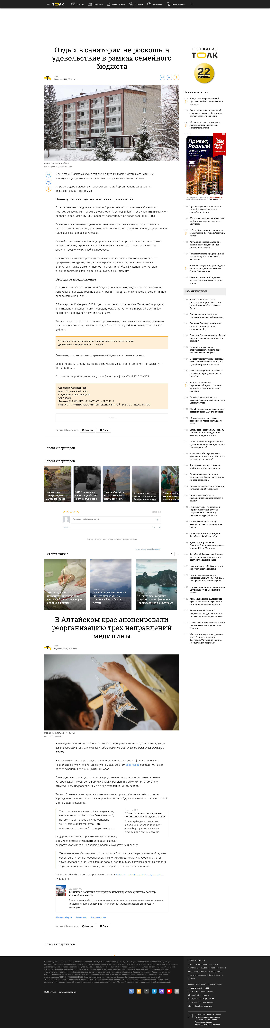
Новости (80, 4)
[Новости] (87, 430)
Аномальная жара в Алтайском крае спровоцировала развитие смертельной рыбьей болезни (206, 601)
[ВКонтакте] (169, 77)
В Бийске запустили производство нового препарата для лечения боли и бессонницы (207, 268)
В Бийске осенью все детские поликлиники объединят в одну (145, 814)
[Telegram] (162, 77)
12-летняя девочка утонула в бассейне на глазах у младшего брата (206, 421)
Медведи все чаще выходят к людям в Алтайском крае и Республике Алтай (205, 125)
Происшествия (118, 4)
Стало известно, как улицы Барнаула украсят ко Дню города (206, 315)
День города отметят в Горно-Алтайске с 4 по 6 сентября (205, 535)
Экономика (157, 4)
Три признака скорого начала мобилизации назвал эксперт (205, 466)
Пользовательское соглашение (207, 1017)
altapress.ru (133, 764)
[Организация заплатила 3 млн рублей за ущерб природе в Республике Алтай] (110, 584)
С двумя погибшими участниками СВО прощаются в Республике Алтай (207, 590)
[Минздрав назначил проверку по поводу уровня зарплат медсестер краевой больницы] (61, 898)
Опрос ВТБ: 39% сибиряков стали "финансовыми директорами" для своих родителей (207, 444)
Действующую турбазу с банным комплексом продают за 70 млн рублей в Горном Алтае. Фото (206, 361)
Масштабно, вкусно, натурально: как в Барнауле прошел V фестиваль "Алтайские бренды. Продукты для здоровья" (206, 638)
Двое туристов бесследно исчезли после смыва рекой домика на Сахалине (207, 625)
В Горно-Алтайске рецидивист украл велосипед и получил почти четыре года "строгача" (207, 456)
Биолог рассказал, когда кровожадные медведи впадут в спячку (206, 498)
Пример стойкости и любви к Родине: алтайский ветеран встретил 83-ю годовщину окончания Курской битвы (205, 511)
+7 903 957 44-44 (198, 992)
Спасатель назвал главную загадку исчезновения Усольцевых (208, 487)
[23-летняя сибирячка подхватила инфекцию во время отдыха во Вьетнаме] (156, 584)
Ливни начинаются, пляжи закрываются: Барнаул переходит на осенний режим (207, 477)
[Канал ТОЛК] (103, 430)
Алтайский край (64, 917)
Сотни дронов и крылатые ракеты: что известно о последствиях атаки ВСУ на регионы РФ (207, 432)
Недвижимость (178, 4)
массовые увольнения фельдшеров (138, 874)
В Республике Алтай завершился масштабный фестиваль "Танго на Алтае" (207, 233)
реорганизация (98, 917)
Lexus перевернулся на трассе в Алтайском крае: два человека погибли (206, 373)
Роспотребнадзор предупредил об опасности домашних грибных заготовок (207, 256)
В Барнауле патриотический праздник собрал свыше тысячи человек (206, 101)
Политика (139, 4)
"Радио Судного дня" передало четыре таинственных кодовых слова (206, 280)
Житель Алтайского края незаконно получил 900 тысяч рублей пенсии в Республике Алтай (205, 303)
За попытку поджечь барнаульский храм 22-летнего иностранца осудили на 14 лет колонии (205, 386)
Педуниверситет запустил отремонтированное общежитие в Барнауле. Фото (207, 400)
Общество (58, 79)
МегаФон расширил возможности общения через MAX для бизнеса (207, 410)
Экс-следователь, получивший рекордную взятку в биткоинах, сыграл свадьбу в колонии (65, 597)
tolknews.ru (200, 960)
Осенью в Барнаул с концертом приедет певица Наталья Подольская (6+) (205, 326)
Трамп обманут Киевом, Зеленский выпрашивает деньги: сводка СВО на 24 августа (207, 545)
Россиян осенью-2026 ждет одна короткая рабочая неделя (206, 567)
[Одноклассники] (176, 77)
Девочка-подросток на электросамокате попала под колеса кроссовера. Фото (205, 350)
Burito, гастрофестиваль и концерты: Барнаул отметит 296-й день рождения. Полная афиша (207, 578)
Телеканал (98, 4)
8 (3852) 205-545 (198, 999)
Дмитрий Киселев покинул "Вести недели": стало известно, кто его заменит (207, 338)
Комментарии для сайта (148, 549)
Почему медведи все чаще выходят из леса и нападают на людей (206, 524)
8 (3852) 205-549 (198, 1002)
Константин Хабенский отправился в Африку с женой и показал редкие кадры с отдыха (206, 613)
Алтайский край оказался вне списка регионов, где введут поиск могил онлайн (205, 245)
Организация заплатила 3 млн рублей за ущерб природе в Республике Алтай (109, 597)
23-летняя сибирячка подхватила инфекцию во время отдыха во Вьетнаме (156, 599)
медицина (81, 917)
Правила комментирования (206, 1020)
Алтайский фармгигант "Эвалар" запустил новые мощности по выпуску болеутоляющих (206, 557)
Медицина (58, 649)
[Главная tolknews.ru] (58, 4)
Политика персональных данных (208, 1014)
